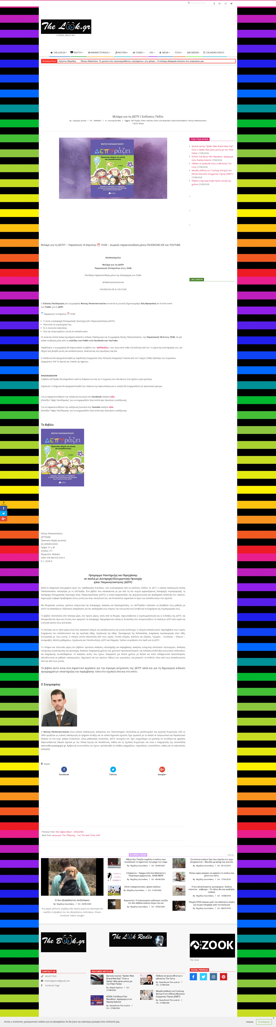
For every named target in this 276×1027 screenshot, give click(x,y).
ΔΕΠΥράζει (102, 347)
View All (230, 855)
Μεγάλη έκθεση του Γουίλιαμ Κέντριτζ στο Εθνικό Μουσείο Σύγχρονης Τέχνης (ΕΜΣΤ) (170, 994)
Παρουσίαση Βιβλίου (179, 120)
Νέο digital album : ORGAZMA (70, 831)
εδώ (112, 396)
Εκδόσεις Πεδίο (152, 120)
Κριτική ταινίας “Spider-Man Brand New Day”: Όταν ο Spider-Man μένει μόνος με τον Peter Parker (213, 149)
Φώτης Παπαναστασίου (197, 120)
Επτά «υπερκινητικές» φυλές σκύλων (142, 887)
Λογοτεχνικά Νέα (114, 120)
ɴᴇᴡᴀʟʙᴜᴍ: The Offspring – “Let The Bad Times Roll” (76, 835)
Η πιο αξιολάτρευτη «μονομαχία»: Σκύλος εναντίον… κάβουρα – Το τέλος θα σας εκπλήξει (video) (212, 889)
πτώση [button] (249, 1022)
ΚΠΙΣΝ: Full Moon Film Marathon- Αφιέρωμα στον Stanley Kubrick (119, 999)
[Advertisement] (186, 28)
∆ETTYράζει (135, 120)
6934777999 (50, 976)
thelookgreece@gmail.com (57, 980)
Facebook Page (52, 985)
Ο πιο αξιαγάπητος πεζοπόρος (72, 900)
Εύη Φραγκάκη (164, 120)
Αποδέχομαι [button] (264, 1022)
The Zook (194, 960)
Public (143, 120)
